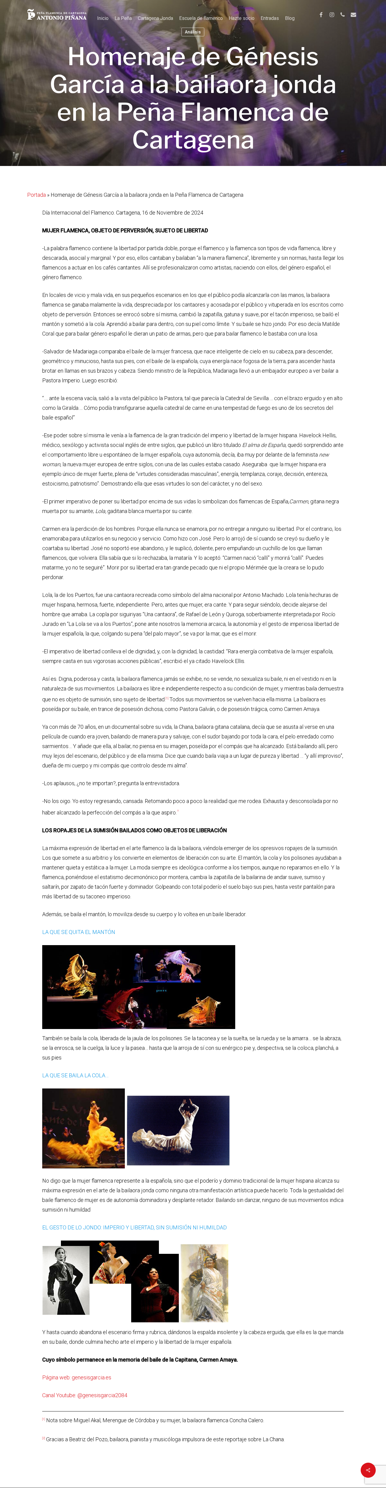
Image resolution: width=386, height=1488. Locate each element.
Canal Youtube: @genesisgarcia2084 (84, 1395)
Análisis (193, 32)
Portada (36, 195)
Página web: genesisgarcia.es (76, 1377)
